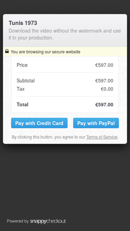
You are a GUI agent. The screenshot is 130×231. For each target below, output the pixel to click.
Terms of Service (102, 137)
